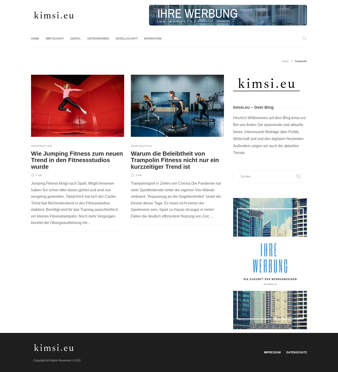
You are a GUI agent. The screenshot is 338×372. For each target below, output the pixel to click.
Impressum (272, 352)
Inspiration (153, 38)
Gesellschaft (127, 38)
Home (35, 38)
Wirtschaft (55, 38)
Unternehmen (98, 38)
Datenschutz (296, 352)
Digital (75, 38)
